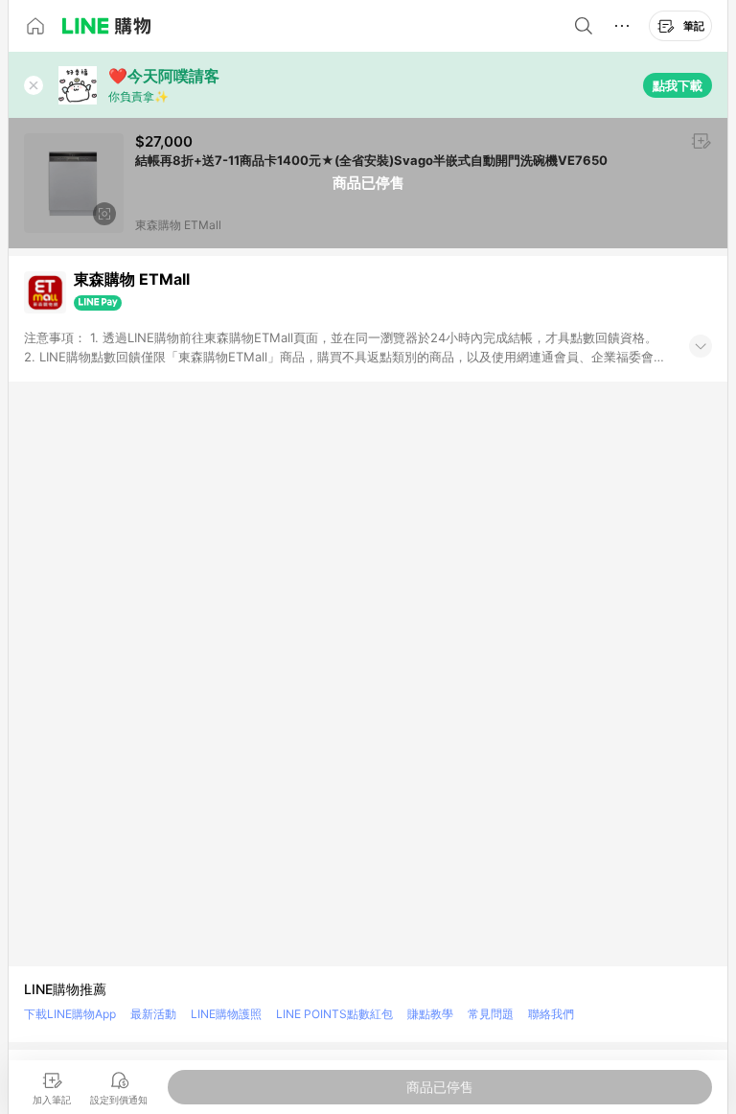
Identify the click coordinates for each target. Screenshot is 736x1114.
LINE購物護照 (226, 1014)
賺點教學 (430, 1014)
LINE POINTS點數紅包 (334, 1014)
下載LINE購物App (70, 1014)
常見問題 (491, 1014)
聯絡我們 (551, 1014)
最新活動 (153, 1014)
